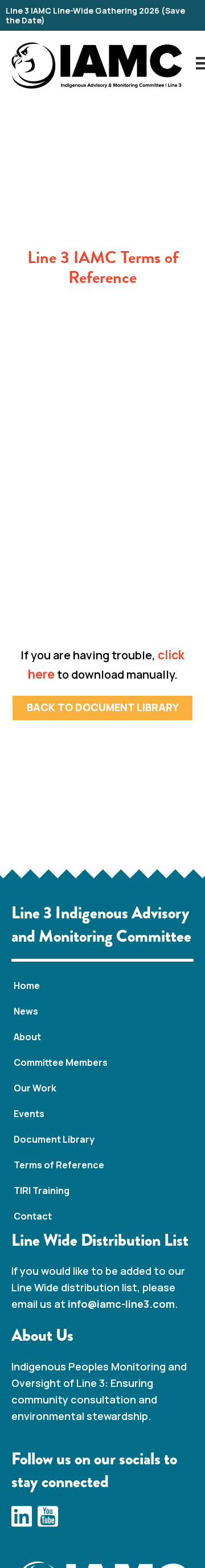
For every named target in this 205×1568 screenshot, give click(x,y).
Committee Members (61, 1062)
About (27, 1037)
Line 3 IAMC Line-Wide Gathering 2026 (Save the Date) (95, 15)
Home (27, 985)
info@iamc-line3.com (121, 1304)
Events (29, 1113)
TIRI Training (41, 1190)
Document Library (54, 1139)
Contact (33, 1216)
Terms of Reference (59, 1165)
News (26, 1011)
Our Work (35, 1088)
